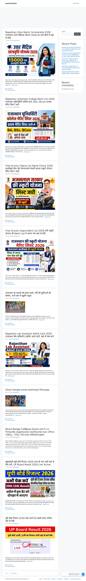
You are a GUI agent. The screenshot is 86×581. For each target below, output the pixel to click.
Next (15, 573)
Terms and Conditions (75, 578)
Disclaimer (66, 578)
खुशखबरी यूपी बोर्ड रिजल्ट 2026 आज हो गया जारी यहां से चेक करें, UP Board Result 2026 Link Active (29, 463)
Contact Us (59, 578)
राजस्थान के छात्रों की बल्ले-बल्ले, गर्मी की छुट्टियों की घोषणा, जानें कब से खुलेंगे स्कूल (28, 294)
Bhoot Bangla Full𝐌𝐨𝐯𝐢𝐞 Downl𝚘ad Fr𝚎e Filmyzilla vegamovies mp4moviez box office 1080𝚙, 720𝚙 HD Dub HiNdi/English (29, 432)
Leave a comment (11, 90)
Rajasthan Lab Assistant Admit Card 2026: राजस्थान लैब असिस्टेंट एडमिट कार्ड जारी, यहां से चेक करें (29, 335)
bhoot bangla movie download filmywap (27, 389)
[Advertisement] (43, 16)
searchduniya (11, 3)
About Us (53, 578)
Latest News (10, 88)
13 (11, 573)
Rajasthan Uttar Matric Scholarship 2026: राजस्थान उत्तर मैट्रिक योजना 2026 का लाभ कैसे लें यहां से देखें (29, 35)
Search (64, 31)
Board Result (76, 3)
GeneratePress (25, 578)
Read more (15, 85)
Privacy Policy (46, 578)
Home (40, 578)
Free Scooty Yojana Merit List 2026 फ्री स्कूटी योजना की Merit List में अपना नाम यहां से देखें (29, 232)
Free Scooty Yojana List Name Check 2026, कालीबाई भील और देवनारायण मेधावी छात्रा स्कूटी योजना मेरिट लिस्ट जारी (29, 168)
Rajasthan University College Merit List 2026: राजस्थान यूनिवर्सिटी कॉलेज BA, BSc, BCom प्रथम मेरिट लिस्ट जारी (30, 101)
